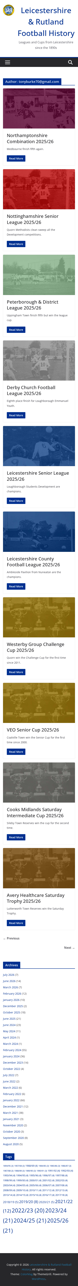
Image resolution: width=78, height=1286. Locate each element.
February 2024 (12, 1050)
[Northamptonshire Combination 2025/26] (39, 108)
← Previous (11, 938)
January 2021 (11, 1119)
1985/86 (55, 1166)
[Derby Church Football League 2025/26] (39, 360)
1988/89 (19, 1170)
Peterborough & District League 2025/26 (32, 305)
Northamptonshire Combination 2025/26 (30, 138)
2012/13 (61, 1190)
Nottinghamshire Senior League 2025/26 (32, 219)
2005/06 (35, 1185)
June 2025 (9, 1018)
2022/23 (28, 1210)
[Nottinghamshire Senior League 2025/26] (39, 189)
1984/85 (43, 1166)
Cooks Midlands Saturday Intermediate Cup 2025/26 (35, 812)
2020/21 (46, 1202)
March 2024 (10, 1044)
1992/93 (67, 1170)
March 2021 (10, 1113)
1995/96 (35, 1175)
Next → (69, 948)
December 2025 (13, 1006)
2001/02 (48, 1180)
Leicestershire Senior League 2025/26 (38, 476)
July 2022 (8, 1075)
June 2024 (9, 1025)
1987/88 (8, 1170)
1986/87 (66, 1166)
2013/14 (9, 1195)
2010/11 (35, 1190)
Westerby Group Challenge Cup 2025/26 (35, 647)
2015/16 (35, 1195)
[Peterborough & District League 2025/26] (39, 275)
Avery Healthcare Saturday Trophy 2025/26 (35, 898)
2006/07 (48, 1185)
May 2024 (9, 1031)
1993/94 (9, 1175)
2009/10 (22, 1190)
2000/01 (35, 1180)
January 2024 (11, 1056)
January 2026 (11, 1000)
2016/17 (48, 1195)
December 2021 (13, 1106)
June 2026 (9, 981)
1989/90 (30, 1170)
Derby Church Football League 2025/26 (31, 390)
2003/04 (9, 1185)
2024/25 (30, 1220)
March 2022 (10, 1087)
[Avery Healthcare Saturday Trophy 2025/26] (39, 868)
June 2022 (9, 1081)
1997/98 (61, 1175)
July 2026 (8, 975)
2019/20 (28, 1201)
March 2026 (10, 987)
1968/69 (31, 1165)
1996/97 (48, 1175)
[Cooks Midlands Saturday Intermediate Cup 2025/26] (39, 782)
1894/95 (8, 1166)
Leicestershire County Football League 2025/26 (33, 561)
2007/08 (61, 1185)
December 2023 (13, 1062)
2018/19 (10, 1202)
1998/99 (9, 1180)
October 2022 (11, 1069)
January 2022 (11, 1100)
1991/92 (54, 1170)
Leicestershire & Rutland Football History (46, 21)
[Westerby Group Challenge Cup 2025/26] (39, 617)
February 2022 (12, 1094)
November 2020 (13, 1125)
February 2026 (12, 993)
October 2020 (11, 1131)
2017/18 (61, 1195)
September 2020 (13, 1138)
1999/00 (22, 1180)
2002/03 (61, 1180)
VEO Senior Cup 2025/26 (33, 730)
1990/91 (42, 1170)
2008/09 (9, 1190)
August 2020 (11, 1144)
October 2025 (11, 1012)
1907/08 (19, 1166)
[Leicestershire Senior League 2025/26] (39, 446)
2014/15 (22, 1195)
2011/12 (48, 1190)
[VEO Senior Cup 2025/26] (39, 703)
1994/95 (22, 1175)
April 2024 (9, 1037)
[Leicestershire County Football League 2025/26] (39, 532)
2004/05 (22, 1185)
